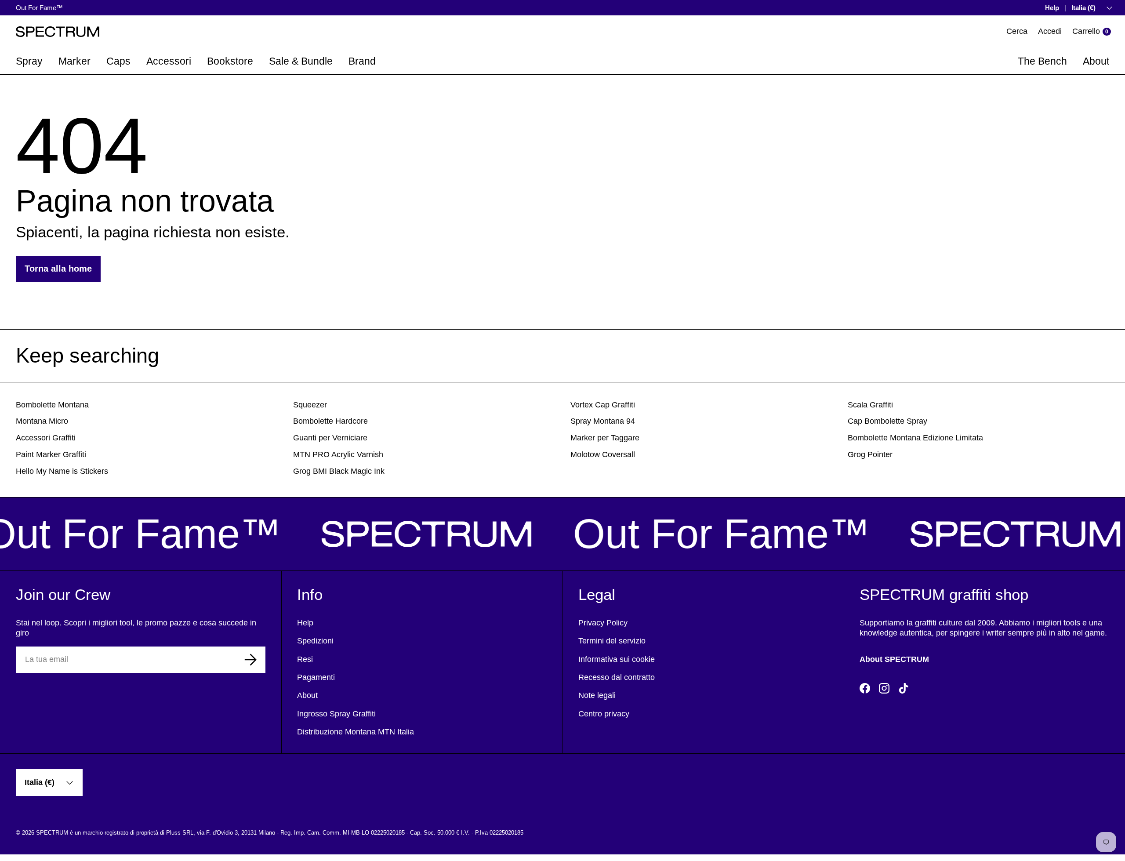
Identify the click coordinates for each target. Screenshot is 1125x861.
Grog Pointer (870, 454)
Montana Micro (42, 421)
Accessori (168, 61)
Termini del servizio (612, 640)
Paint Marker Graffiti (51, 454)
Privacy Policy (603, 622)
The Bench (1042, 61)
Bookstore (230, 61)
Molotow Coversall (602, 454)
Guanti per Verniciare (330, 437)
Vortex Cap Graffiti (602, 404)
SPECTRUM (52, 833)
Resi (305, 659)
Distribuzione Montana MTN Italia (355, 731)
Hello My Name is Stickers (62, 471)
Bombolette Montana (52, 404)
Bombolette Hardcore (330, 421)
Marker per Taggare (604, 437)
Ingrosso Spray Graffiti (336, 713)
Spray (29, 61)
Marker (74, 61)
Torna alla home (58, 268)
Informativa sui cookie (616, 659)
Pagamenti (316, 677)
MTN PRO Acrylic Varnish (338, 454)
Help (1052, 7)
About (1096, 61)
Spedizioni (315, 640)
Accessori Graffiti (46, 437)
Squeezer (310, 404)
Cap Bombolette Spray (887, 421)
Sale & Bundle (301, 61)
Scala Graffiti (870, 404)
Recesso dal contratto (616, 677)
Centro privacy (603, 713)
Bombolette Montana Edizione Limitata (915, 437)
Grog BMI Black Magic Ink (339, 471)
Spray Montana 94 (602, 421)
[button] (1092, 31)
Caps (118, 61)
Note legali (597, 695)
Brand (362, 61)
